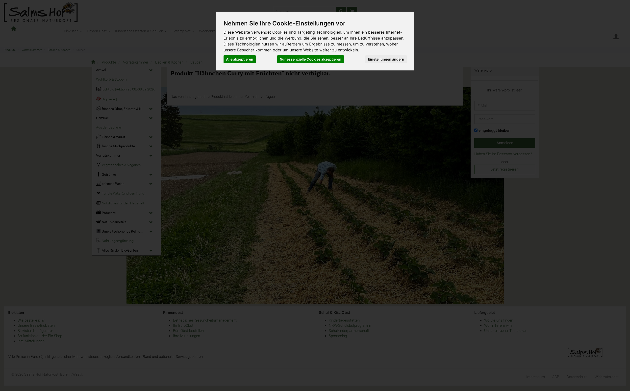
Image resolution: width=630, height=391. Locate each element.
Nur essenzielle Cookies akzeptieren (310, 59)
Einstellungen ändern (386, 59)
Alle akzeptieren (239, 59)
